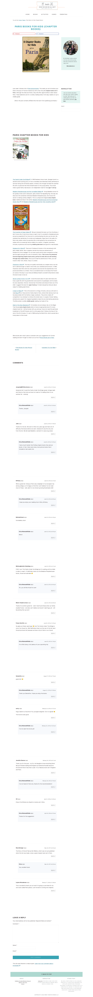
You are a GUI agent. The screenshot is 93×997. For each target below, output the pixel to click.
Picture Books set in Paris (47, 337)
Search (62, 106)
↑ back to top (46, 974)
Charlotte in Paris (17, 264)
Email (15, 951)
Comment (16, 924)
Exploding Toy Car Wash (48, 347)
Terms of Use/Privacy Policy (23, 981)
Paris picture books (33, 88)
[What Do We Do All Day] (46, 10)
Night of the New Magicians (20, 305)
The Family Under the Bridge (21, 179)
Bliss (17, 293)
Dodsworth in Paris (18, 248)
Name (15, 945)
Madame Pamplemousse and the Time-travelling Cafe (39, 201)
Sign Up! (40, 981)
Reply (53, 397)
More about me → (71, 65)
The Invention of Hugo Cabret (21, 232)
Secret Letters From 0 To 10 (21, 278)
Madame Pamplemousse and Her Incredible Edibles (27, 191)
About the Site (23, 982)
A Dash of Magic (17, 291)
